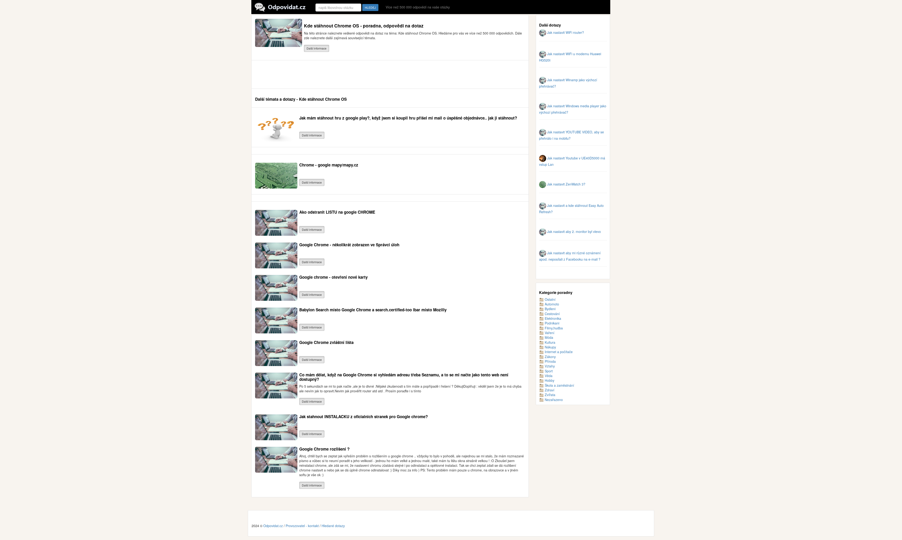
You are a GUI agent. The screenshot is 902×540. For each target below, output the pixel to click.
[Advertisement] (340, 74)
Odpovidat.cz (273, 525)
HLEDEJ (370, 7)
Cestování (552, 313)
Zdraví (549, 390)
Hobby (549, 380)
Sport (548, 371)
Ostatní (550, 299)
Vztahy (549, 366)
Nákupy (550, 347)
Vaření (549, 332)
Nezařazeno (553, 399)
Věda (548, 375)
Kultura (549, 342)
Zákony (550, 356)
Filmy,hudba (553, 328)
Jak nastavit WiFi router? (565, 32)
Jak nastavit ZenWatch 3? (565, 184)
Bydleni (550, 308)
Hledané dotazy (333, 525)
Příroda (550, 361)
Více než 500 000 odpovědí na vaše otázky (418, 7)
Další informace (317, 48)
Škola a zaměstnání (559, 385)
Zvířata (549, 394)
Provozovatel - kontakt (302, 525)
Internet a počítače (558, 351)
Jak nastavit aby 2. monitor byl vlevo (573, 231)
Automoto (551, 304)
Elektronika (552, 318)
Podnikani (551, 323)
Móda (548, 337)
